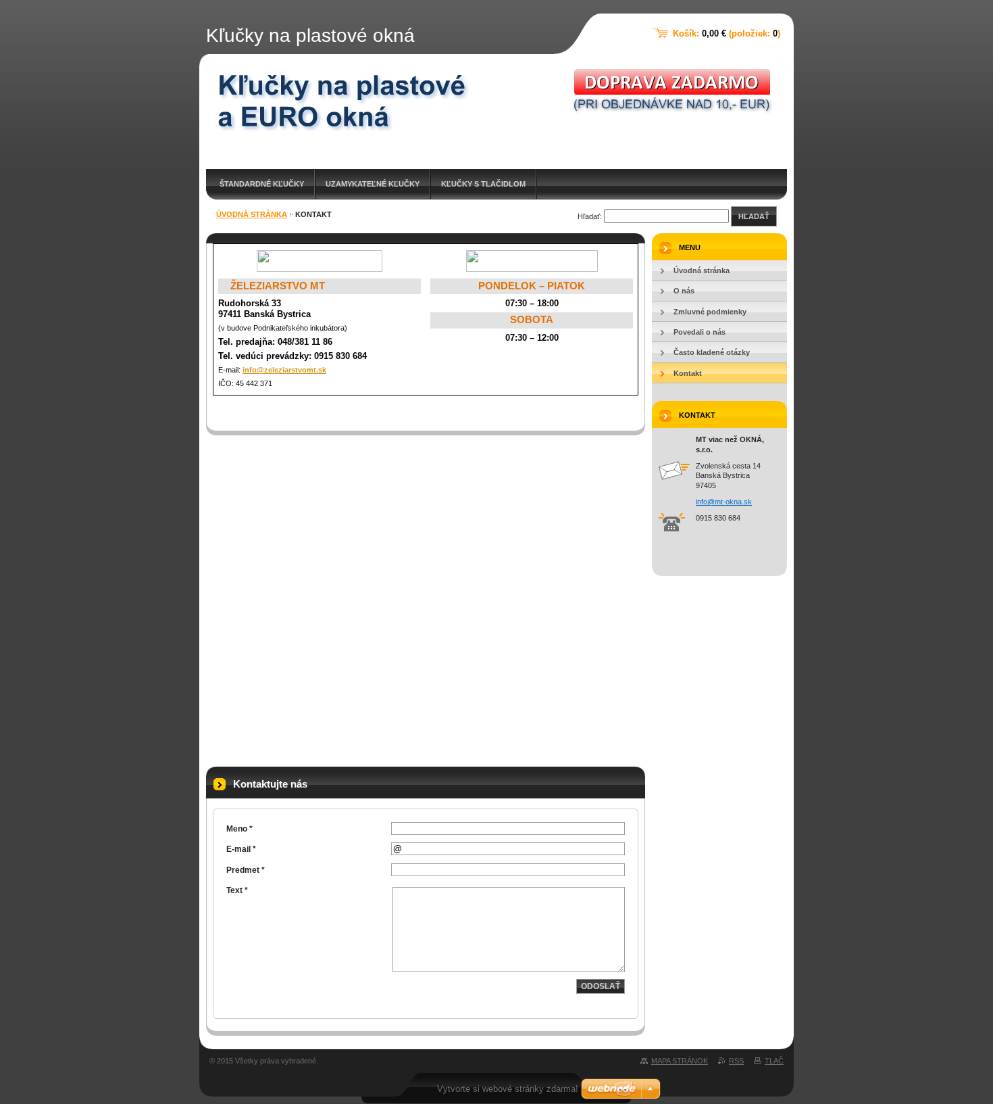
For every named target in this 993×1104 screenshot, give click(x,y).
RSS (736, 1061)
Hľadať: (590, 216)
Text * (237, 890)
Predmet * (245, 870)
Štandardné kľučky (262, 184)
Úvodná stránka (251, 214)
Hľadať (753, 216)
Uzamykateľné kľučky (372, 184)
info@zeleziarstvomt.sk (284, 370)
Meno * (239, 829)
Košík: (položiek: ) (726, 33)
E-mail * (241, 849)
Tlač (774, 1061)
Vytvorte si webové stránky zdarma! (507, 1089)
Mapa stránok (679, 1061)
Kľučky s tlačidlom (483, 184)
